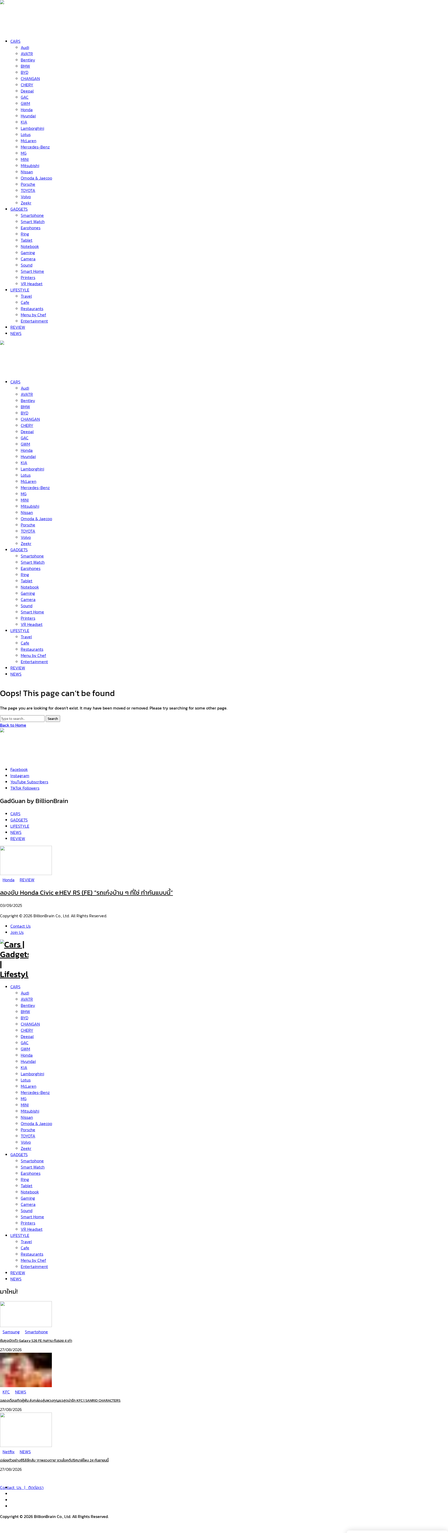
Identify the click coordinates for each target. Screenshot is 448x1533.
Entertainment (34, 1266)
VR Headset (32, 1229)
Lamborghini (32, 1074)
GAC (25, 1043)
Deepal (27, 1036)
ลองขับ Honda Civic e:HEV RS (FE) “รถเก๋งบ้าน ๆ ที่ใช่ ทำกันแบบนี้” (86, 892)
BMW (25, 1011)
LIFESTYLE (19, 1235)
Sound (26, 1210)
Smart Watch (33, 1167)
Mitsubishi (30, 1111)
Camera (28, 1204)
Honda (27, 1055)
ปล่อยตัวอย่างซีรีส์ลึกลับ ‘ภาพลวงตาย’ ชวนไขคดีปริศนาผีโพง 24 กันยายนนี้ (54, 1460)
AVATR (27, 999)
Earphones (30, 1173)
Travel (26, 1241)
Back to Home (13, 725)
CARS (15, 987)
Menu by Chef (33, 1260)
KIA (24, 1067)
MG (23, 1098)
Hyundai (28, 1061)
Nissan (27, 1117)
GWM (25, 1049)
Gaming (28, 1198)
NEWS (16, 1279)
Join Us (17, 932)
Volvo (26, 1142)
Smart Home (32, 1217)
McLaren (28, 1086)
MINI (25, 1105)
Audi (25, 993)
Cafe (25, 1248)
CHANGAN (30, 1024)
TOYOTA (28, 1136)
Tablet (26, 1186)
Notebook (30, 1192)
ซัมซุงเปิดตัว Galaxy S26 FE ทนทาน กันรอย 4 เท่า (36, 1340)
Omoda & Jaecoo (36, 1123)
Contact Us (20, 926)
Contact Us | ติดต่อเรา (22, 1487)
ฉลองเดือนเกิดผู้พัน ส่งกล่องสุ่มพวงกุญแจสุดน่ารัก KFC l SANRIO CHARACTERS (60, 1400)
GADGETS (19, 1154)
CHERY (27, 1030)
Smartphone (32, 1161)
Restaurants (32, 1254)
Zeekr (26, 1148)
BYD (24, 1018)
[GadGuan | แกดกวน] (14, 369)
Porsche (28, 1130)
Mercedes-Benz (35, 1092)
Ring (25, 1179)
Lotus (26, 1080)
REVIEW (17, 1273)
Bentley (28, 1005)
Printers (28, 1223)
